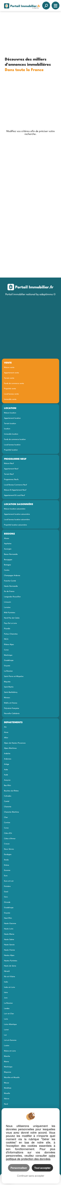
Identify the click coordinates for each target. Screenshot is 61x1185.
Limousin (7, 602)
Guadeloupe (8, 660)
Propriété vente (10, 389)
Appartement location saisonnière (17, 514)
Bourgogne (8, 560)
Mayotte (7, 682)
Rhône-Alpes (9, 644)
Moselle (7, 1093)
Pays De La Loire (10, 623)
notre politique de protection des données (30, 1157)
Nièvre (6, 1099)
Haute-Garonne (10, 923)
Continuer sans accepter (30, 1175)
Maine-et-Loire (10, 1051)
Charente (7, 807)
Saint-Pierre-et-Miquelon (13, 676)
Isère (6, 992)
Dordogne (7, 854)
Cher (6, 817)
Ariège (6, 764)
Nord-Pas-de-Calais (12, 618)
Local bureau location (12, 445)
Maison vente (9, 367)
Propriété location (11, 450)
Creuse (7, 844)
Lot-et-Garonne (10, 1040)
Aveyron (7, 780)
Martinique (8, 655)
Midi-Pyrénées (9, 613)
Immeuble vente (10, 399)
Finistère (7, 886)
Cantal (6, 801)
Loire (6, 1019)
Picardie (7, 629)
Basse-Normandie (11, 554)
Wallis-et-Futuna (10, 703)
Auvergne (7, 549)
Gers (6, 897)
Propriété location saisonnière (15, 525)
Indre (6, 982)
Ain (5, 727)
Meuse (6, 1083)
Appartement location (12, 418)
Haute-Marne (9, 934)
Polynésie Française (11, 708)
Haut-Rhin (8, 918)
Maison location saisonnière (14, 509)
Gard (6, 892)
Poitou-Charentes (11, 634)
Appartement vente (11, 373)
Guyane (7, 666)
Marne (6, 1062)
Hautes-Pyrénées (10, 961)
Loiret (6, 1030)
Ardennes (7, 759)
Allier (6, 738)
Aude (6, 775)
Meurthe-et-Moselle (12, 1077)
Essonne (7, 870)
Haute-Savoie (9, 945)
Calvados (7, 796)
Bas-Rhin (7, 785)
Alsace (6, 538)
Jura (5, 998)
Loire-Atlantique (10, 1024)
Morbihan (7, 1088)
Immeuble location (11, 434)
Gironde (7, 902)
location (7, 429)
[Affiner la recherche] (46, 5)
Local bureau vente (11, 394)
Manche (7, 1056)
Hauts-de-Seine (10, 966)
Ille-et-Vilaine (9, 977)
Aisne (6, 732)
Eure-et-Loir (9, 881)
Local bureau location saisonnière (17, 520)
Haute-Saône (9, 939)
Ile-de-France (9, 591)
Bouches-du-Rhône (11, 791)
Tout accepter (42, 1168)
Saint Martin (8, 687)
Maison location (10, 413)
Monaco (7, 698)
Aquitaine (7, 544)
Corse (6, 650)
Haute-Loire (8, 929)
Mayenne (7, 1072)
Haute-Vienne (9, 950)
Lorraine (7, 607)
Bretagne (7, 565)
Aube (6, 770)
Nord (6, 1104)
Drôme (6, 865)
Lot (5, 1035)
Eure (6, 876)
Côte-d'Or (8, 833)
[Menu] (55, 5)
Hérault (7, 971)
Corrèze (7, 823)
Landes (7, 1008)
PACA (6, 639)
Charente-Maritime (11, 812)
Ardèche (7, 754)
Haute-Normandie (11, 586)
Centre (6, 570)
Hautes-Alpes (9, 955)
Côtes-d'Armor (9, 839)
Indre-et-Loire (9, 987)
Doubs (6, 860)
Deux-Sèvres (9, 849)
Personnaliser (18, 1168)
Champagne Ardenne (12, 575)
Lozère (6, 1046)
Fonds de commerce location (15, 439)
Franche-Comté (10, 581)
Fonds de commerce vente (14, 383)
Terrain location (10, 423)
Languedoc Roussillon (12, 597)
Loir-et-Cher (9, 1014)
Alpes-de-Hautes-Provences (15, 743)
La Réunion (8, 671)
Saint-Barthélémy (11, 692)
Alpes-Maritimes (10, 748)
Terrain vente (9, 378)
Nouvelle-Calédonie (12, 713)
